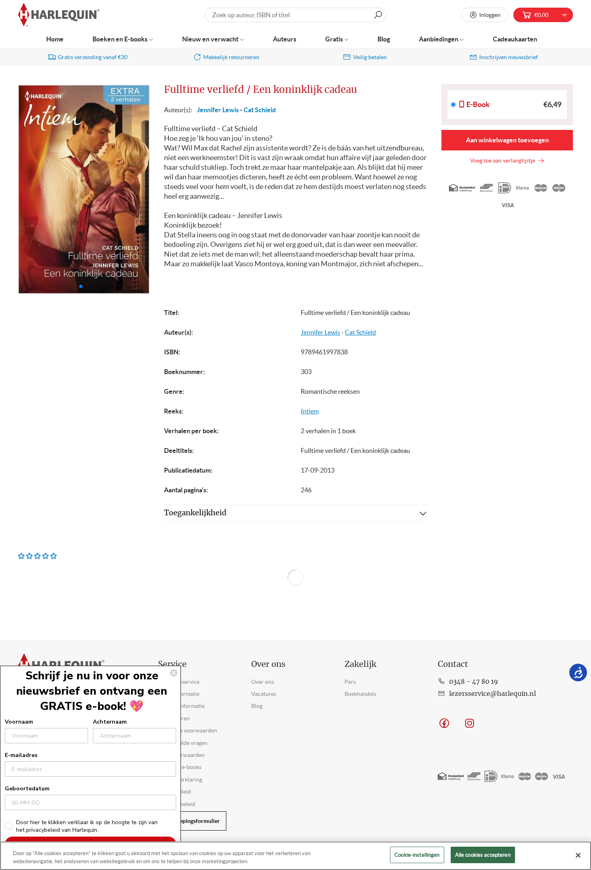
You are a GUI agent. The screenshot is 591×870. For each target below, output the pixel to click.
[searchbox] (295, 15)
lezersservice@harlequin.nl (492, 694)
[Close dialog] (174, 673)
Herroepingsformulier (192, 821)
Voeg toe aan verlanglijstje (504, 160)
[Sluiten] (578, 855)
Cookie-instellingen (416, 855)
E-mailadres (21, 755)
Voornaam (19, 722)
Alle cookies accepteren (483, 855)
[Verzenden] (377, 15)
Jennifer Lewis (218, 109)
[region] (295, 855)
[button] (140, 189)
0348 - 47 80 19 (473, 682)
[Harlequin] (59, 15)
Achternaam (110, 722)
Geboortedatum (27, 788)
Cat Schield (260, 109)
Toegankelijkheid (195, 513)
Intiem (310, 411)
